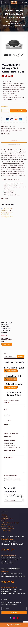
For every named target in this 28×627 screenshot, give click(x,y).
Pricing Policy (7, 530)
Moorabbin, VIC (9, 443)
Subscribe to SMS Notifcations (13, 480)
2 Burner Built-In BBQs (15, 128)
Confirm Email (7, 421)
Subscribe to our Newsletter (12, 478)
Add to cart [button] (6, 344)
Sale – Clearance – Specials (11, 523)
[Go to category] (23, 500)
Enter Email (7, 415)
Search (5, 353)
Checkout (4, 524)
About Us (4, 515)
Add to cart (18, 111)
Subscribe (14, 612)
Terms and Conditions (7, 528)
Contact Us (4, 517)
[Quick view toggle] (10, 210)
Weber (7, 133)
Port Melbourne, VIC (10, 445)
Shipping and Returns (7, 526)
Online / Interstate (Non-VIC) (12, 447)
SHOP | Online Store (7, 519)
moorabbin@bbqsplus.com (9, 587)
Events (3, 521)
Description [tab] (14, 140)
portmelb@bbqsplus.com (8, 555)
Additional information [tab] (14, 144)
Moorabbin (5, 571)
